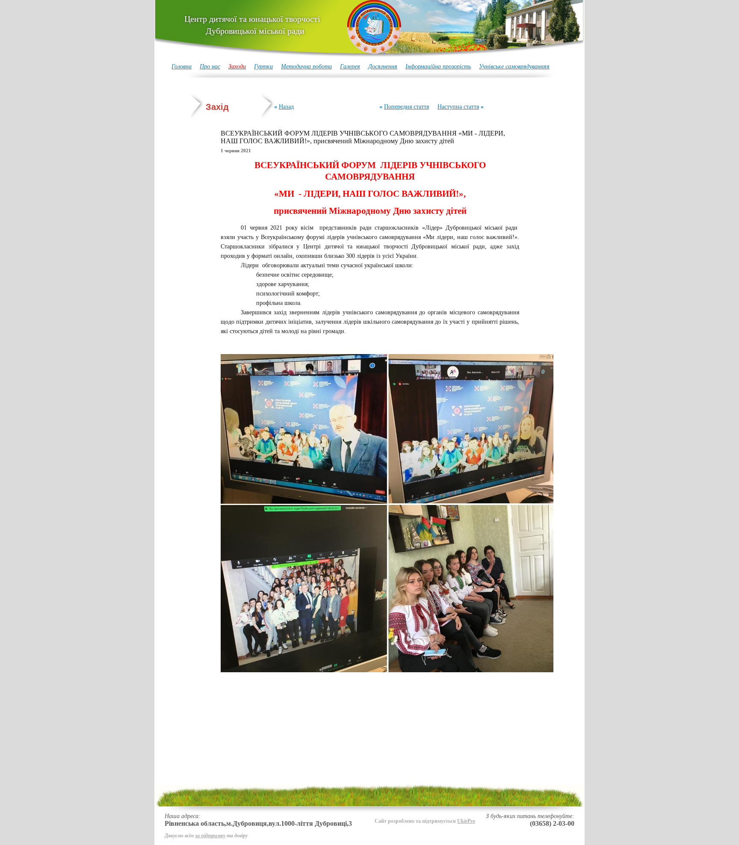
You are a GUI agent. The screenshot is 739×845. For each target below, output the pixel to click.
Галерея (350, 66)
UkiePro (466, 821)
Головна (181, 66)
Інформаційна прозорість (438, 66)
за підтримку (210, 836)
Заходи (237, 66)
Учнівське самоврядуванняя (514, 66)
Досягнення (382, 66)
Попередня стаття (406, 106)
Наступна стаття (458, 106)
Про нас (210, 66)
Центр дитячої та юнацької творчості (252, 24)
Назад (286, 106)
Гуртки (263, 66)
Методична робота (306, 66)
